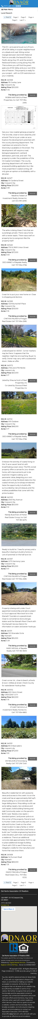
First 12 (8, 17)
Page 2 (15, 17)
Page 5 (14, 20)
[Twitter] (20, 6)
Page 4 (31, 17)
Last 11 (22, 20)
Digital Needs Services (17, 962)
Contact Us (5, 905)
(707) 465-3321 (9, 6)
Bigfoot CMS (5, 965)
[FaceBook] (18, 6)
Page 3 (23, 17)
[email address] (17, 6)
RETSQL (15, 965)
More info (32, 95)
